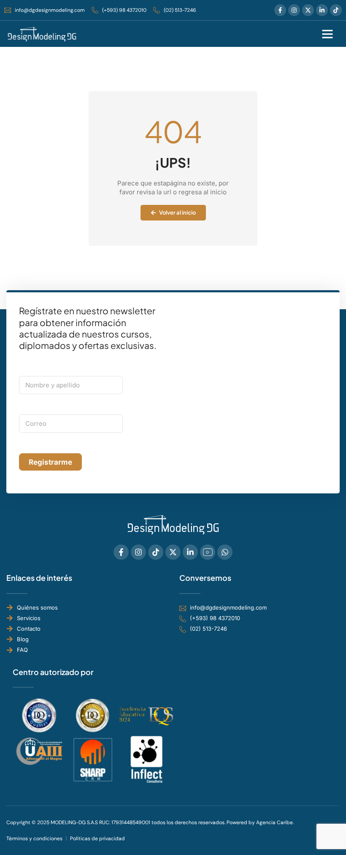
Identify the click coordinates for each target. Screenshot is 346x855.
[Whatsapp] (224, 552)
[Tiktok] (336, 10)
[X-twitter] (308, 10)
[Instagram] (294, 10)
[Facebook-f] (280, 10)
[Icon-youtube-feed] (207, 552)
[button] (327, 34)
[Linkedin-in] (322, 10)
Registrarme (50, 462)
